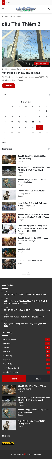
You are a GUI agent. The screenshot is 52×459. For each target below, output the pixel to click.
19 (19, 127)
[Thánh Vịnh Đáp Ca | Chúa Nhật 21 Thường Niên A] (9, 195)
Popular (38, 379)
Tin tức (6, 348)
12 (19, 122)
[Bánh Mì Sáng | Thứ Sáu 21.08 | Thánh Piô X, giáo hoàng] (9, 183)
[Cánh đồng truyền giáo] (26, 9)
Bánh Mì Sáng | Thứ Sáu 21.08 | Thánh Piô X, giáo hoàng (26, 2)
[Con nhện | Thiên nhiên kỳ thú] (9, 264)
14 (33, 122)
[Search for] (49, 10)
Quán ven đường (9, 339)
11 (12, 122)
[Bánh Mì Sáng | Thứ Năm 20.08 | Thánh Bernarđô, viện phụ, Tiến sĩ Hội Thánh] (9, 218)
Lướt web (6, 344)
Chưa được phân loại (11, 368)
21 (33, 127)
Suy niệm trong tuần (10, 372)
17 (5, 127)
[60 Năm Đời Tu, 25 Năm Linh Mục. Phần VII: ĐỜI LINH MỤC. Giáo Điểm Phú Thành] (9, 171)
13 (26, 122)
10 (5, 122)
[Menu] (3, 10)
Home (5, 17)
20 (26, 127)
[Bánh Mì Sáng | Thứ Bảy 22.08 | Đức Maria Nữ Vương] (9, 159)
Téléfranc (7, 69)
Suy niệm (6, 360)
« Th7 (4, 142)
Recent (14, 379)
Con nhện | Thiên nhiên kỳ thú (30, 261)
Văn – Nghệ (7, 364)
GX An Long (7, 356)
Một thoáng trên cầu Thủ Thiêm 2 (21, 72)
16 (46, 122)
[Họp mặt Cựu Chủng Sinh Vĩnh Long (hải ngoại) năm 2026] (9, 206)
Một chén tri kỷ (24, 249)
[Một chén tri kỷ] (9, 253)
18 (12, 127)
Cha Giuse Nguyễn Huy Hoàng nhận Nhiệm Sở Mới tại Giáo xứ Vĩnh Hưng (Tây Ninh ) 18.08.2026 (32, 228)
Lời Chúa (6, 352)
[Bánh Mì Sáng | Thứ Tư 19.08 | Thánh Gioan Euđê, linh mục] (9, 241)
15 (40, 122)
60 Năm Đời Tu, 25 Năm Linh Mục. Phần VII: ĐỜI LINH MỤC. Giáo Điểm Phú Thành (34, 170)
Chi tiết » (8, 86)
